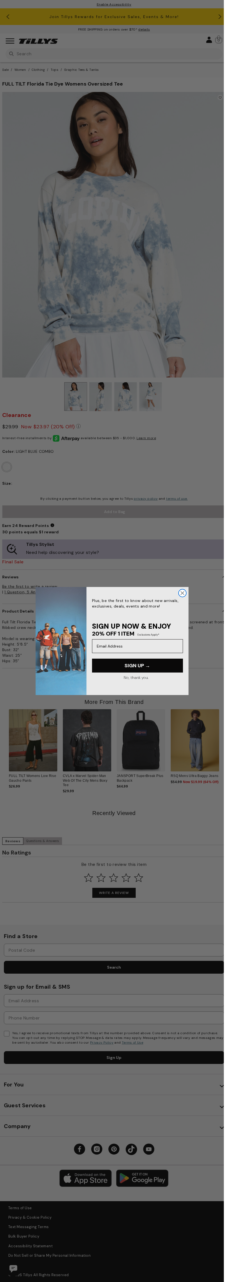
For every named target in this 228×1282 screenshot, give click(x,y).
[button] (218, 737)
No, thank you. (136, 677)
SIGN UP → (137, 665)
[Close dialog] (182, 593)
